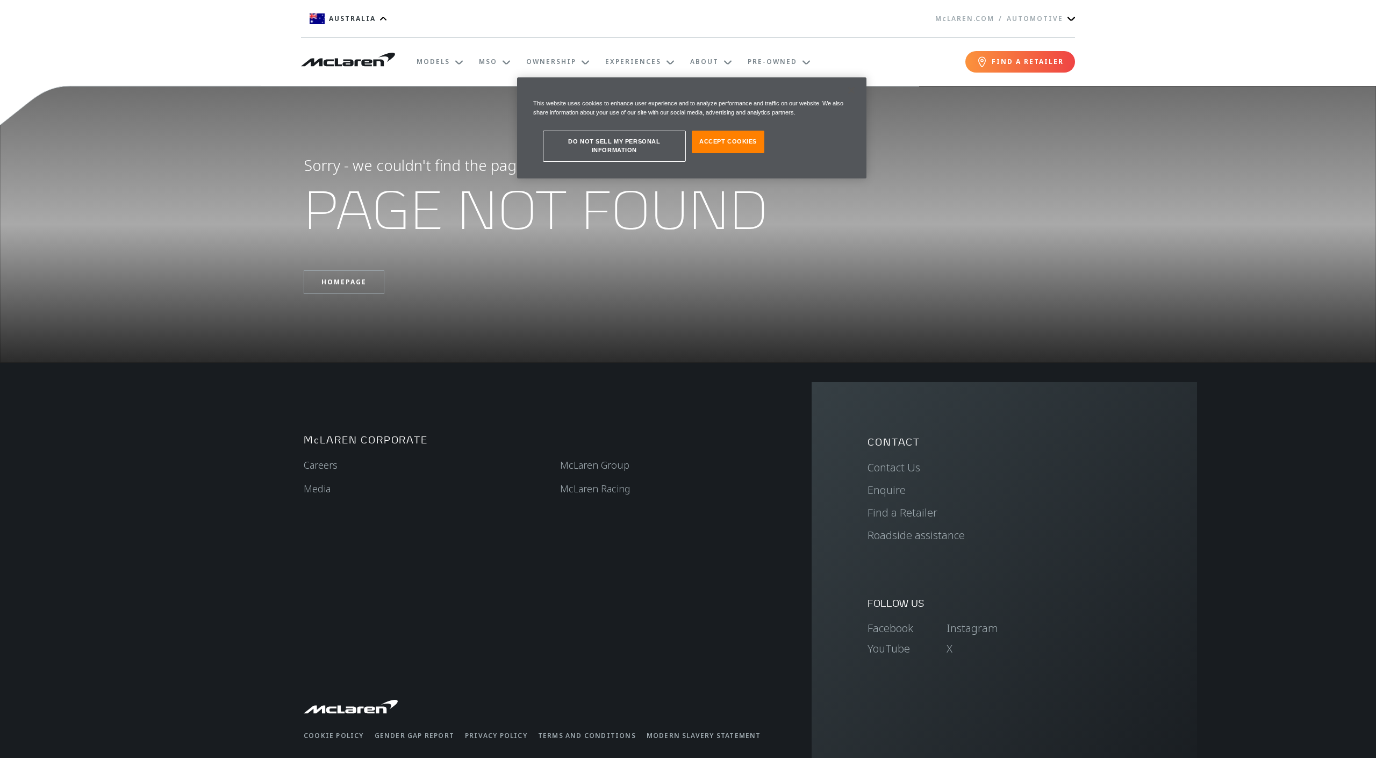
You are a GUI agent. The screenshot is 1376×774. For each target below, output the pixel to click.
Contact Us (894, 467)
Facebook (890, 628)
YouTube (889, 648)
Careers (321, 464)
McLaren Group (594, 464)
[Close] (851, 90)
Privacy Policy (496, 735)
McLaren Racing (595, 488)
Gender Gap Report (414, 735)
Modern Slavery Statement (704, 735)
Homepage (344, 281)
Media (317, 488)
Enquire (887, 490)
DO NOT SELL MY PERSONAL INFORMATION (614, 145)
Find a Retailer (902, 512)
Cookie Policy (334, 735)
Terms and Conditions (587, 735)
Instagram (972, 628)
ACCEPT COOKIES (728, 141)
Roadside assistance (916, 535)
